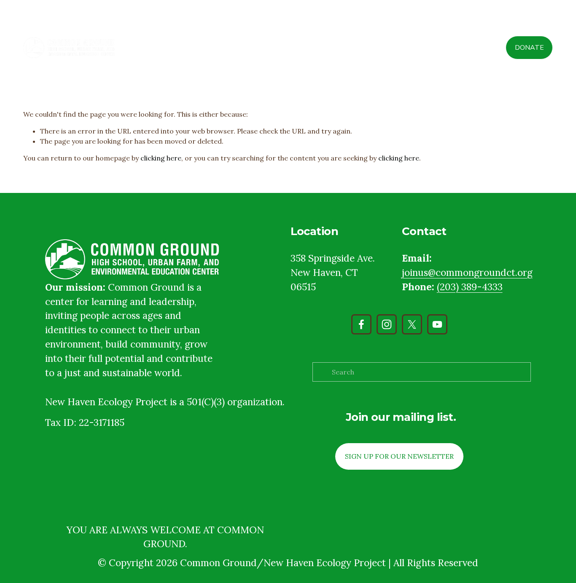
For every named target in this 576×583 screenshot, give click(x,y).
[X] (412, 324)
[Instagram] (387, 324)
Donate (529, 47)
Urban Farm (434, 47)
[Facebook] (361, 324)
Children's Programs (374, 47)
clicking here (160, 158)
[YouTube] (437, 324)
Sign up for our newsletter (399, 456)
